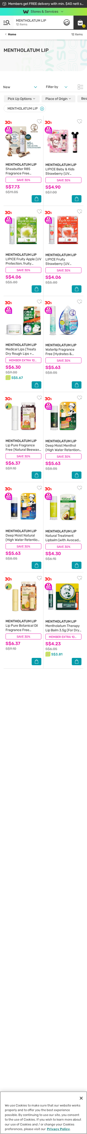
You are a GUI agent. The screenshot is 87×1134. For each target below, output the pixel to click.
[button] (80, 22)
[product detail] (23, 140)
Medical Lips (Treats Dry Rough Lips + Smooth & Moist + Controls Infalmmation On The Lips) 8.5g (22, 356)
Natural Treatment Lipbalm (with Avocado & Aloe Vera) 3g (62, 538)
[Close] (42, 108)
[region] (43, 1112)
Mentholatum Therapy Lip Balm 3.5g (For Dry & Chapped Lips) (62, 628)
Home (12, 34)
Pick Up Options (20, 99)
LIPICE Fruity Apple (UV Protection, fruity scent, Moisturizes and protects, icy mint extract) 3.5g (23, 266)
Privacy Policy (58, 1129)
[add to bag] (36, 198)
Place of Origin (56, 99)
